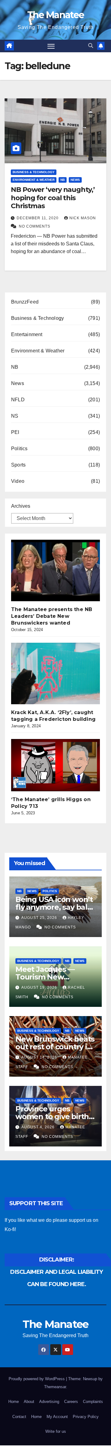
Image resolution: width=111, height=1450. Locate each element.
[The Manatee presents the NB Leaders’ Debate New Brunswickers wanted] (57, 570)
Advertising (49, 1401)
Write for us (55, 1431)
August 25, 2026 (39, 918)
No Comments (34, 226)
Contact (19, 1416)
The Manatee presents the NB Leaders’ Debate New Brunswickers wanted (51, 616)
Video (17, 481)
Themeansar (55, 1386)
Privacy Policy (86, 1416)
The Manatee (55, 15)
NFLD (18, 399)
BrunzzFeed (25, 301)
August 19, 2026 (39, 987)
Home (13, 1401)
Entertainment (27, 334)
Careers (71, 1401)
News (75, 179)
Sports (18, 464)
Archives (20, 506)
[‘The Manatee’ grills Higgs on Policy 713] (57, 765)
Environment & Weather (34, 179)
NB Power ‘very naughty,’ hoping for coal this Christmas (53, 197)
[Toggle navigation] (51, 46)
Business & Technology (34, 172)
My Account (57, 1416)
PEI (15, 432)
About (29, 1401)
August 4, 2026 (38, 1127)
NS (14, 416)
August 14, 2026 (39, 1057)
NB (62, 179)
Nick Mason (82, 218)
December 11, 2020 (38, 218)
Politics (19, 448)
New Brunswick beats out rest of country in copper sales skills (54, 1047)
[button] (90, 45)
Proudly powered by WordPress (37, 1379)
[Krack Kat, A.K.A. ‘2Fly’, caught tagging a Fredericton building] (57, 673)
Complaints (93, 1401)
